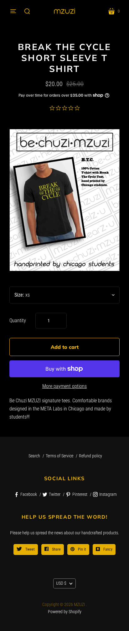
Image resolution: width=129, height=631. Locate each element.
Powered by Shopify (64, 611)
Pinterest (79, 494)
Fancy (107, 549)
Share (56, 549)
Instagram (108, 494)
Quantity (17, 320)
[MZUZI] (64, 11)
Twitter (54, 494)
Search (34, 455)
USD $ (61, 583)
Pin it (81, 549)
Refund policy (90, 455)
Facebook (28, 494)
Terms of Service (59, 455)
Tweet (29, 549)
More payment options (64, 386)
